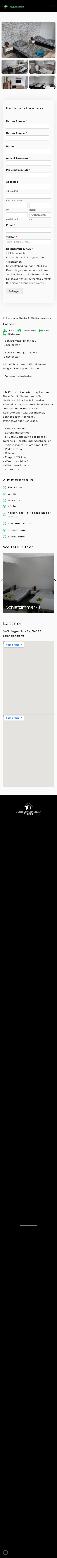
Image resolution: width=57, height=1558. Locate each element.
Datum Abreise (16, 133)
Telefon (11, 237)
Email (10, 225)
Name (10, 146)
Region (32, 210)
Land (32, 219)
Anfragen (14, 291)
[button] (52, 5)
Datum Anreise (16, 121)
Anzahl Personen (17, 158)
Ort (7, 210)
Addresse (12, 181)
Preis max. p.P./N (18, 170)
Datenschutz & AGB (19, 248)
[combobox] (9, 242)
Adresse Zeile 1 (13, 191)
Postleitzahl (12, 219)
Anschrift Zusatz (14, 200)
